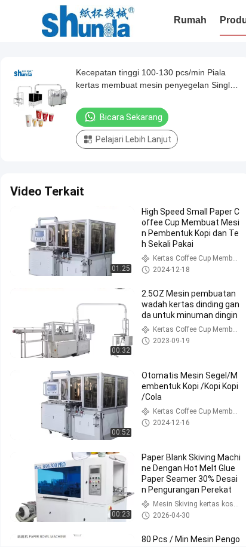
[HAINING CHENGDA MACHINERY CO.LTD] (88, 21)
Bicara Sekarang (131, 117)
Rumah (190, 20)
